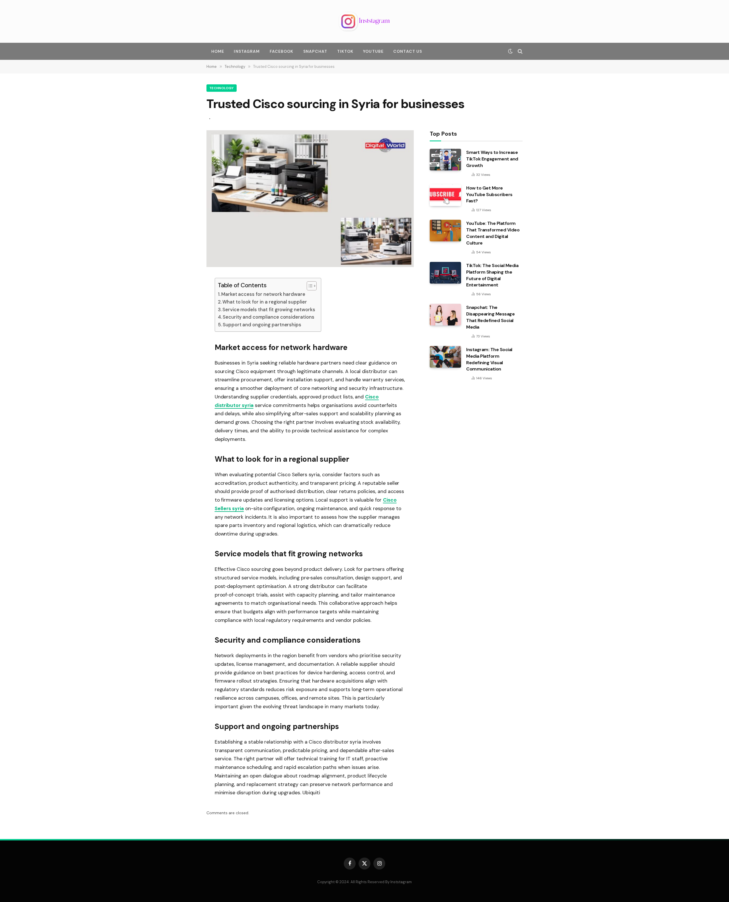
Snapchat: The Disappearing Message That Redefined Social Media (490, 317)
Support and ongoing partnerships (262, 325)
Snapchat (315, 51)
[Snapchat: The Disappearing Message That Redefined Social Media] (445, 314)
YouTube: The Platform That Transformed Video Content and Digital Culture (492, 233)
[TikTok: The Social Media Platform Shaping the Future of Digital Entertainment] (445, 273)
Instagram (247, 51)
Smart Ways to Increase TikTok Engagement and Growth (492, 158)
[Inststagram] (364, 21)
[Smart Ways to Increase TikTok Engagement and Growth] (445, 159)
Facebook (282, 51)
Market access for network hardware (263, 294)
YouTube (373, 51)
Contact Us (407, 51)
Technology (221, 88)
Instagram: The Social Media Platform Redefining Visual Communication (489, 359)
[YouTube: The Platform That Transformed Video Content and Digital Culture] (445, 230)
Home (217, 51)
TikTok (345, 51)
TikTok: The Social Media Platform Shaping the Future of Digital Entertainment (492, 275)
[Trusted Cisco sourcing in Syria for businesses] (310, 265)
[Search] (520, 51)
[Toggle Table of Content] (308, 286)
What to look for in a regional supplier (264, 302)
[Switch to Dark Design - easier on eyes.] (510, 51)
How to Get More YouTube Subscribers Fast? (489, 194)
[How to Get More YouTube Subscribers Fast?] (445, 195)
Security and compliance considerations (268, 317)
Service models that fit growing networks (268, 310)
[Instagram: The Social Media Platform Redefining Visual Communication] (445, 357)
